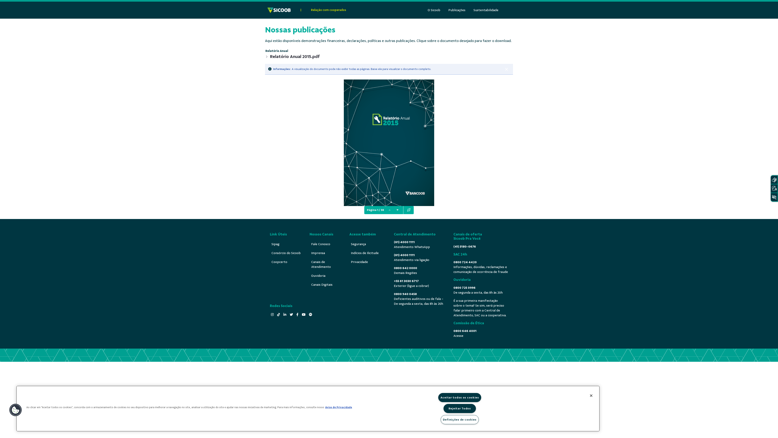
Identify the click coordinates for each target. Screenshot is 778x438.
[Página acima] (390, 210)
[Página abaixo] (397, 210)
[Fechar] (506, 69)
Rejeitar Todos (460, 408)
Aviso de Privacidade (338, 407)
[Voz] (774, 188)
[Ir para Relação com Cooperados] (279, 10)
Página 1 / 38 (375, 209)
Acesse (458, 336)
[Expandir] (409, 210)
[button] (15, 410)
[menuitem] (434, 10)
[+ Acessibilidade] (774, 197)
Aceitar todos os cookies (459, 397)
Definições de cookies (460, 419)
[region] (308, 409)
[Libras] (774, 180)
